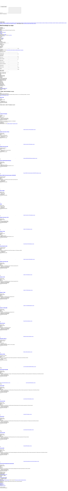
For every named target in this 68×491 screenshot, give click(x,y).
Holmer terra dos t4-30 (4, 146)
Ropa (32, 23)
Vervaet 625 (2, 385)
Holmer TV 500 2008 (3, 307)
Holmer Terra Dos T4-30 (4, 217)
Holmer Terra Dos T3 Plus (4, 131)
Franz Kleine (25, 23)
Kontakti (5, 477)
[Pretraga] (15, 10)
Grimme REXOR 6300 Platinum (5, 160)
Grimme (28, 23)
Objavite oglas (2, 473)
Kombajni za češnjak (13, 23)
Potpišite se (2, 122)
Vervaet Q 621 (2, 432)
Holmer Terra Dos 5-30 (4, 261)
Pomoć (3, 477)
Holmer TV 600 (2, 292)
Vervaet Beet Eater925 (4, 369)
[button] (34, 18)
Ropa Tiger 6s (2, 323)
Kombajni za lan (8, 23)
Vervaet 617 (2, 416)
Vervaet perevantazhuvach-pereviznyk (7, 463)
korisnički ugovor (15, 123)
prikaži (1, 87)
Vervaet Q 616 (2, 401)
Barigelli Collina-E (3, 338)
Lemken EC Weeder (3, 113)
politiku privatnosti (9, 123)
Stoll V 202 (2, 97)
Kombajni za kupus (2, 23)
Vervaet (34, 23)
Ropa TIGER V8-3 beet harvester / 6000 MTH (8, 175)
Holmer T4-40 (2, 231)
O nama (1, 477)
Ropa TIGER (2, 190)
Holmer (31, 23)
